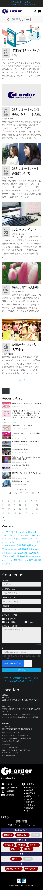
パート (38, 539)
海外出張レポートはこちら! (21, 2)
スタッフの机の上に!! (26, 229)
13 (25, 505)
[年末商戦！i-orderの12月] (21, 36)
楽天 (7, 553)
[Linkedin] (24, 881)
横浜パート (34, 845)
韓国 (14, 560)
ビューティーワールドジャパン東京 (25, 441)
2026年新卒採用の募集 (20, 465)
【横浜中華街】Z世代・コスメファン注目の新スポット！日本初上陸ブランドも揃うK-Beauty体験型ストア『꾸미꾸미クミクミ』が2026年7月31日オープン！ (21, 415)
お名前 (5, 580)
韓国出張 (33, 560)
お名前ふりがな (9, 589)
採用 (21, 549)
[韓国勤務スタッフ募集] (6, 483)
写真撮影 (7, 549)
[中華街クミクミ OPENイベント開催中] (6, 406)
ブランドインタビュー (8, 542)
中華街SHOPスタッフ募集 (22, 425)
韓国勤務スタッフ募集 (20, 481)
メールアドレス (9, 598)
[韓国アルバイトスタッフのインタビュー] (6, 475)
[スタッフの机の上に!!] (21, 214)
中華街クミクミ (31, 869)
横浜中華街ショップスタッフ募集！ (21, 5)
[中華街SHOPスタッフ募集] (6, 428)
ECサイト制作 (11, 532)
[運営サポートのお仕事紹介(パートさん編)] (21, 95)
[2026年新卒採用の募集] (6, 467)
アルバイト (15, 535)
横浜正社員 (8, 835)
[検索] (6, 391)
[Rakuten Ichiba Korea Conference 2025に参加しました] (6, 459)
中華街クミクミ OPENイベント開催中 (26, 403)
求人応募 (24, 553)
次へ (25, 380)
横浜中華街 (12, 553)
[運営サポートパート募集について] (21, 154)
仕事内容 (21, 545)
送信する (21, 670)
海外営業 (24, 556)
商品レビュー (15, 549)
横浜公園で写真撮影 (25, 287)
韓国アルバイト (22, 835)
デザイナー (25, 539)
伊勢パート (15, 849)
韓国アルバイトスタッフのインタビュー (26, 474)
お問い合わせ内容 (10, 626)
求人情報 (32, 553)
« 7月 (4, 521)
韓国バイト (28, 849)
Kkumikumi (23, 532)
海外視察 (31, 556)
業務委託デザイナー (13, 869)
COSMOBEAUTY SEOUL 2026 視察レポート (26, 434)
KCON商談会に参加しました (23, 449)
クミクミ (16, 538)
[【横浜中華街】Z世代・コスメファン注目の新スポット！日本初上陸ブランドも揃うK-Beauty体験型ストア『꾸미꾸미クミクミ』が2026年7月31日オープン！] (6, 413)
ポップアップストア (25, 542)
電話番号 (6, 606)
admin (11, 60)
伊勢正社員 (21, 845)
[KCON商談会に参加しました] (6, 451)
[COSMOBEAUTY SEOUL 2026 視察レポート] (6, 435)
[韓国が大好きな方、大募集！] (21, 330)
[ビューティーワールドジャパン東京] (6, 444)
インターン (32, 535)
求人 (19, 553)
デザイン (32, 539)
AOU (3, 532)
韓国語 (8, 564)
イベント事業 (23, 535)
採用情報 (28, 549)
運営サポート (7, 560)
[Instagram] (19, 881)
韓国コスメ (23, 560)
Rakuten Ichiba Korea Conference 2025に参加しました (26, 458)
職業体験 (38, 556)
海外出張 (15, 556)
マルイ (37, 542)
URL (4, 648)
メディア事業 (6, 546)
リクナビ (13, 546)
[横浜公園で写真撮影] (21, 273)
